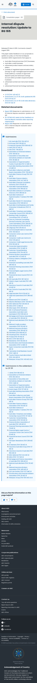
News (3, 538)
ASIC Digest (4, 565)
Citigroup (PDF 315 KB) (16, 228)
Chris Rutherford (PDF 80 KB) (19, 226)
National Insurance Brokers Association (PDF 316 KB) (18, 329)
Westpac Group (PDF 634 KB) (19, 478)
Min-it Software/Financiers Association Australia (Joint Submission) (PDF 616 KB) (18, 312)
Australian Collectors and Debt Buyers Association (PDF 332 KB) (20, 396)
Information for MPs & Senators (10, 524)
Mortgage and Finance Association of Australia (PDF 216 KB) (20, 317)
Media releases (5, 533)
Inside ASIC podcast (7, 546)
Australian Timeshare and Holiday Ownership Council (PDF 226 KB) (20, 212)
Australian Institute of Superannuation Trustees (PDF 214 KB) (20, 410)
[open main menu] (2, 4)
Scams (3, 610)
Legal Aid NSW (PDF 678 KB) (18, 293)
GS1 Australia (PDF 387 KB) (18, 279)
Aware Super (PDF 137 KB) (18, 389)
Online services (6, 572)
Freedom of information (8, 636)
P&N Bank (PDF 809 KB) (17, 333)
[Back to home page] (12, 4)
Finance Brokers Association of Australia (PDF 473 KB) (19, 255)
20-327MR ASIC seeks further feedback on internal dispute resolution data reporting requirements (19, 119)
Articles (3, 541)
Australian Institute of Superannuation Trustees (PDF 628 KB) (21, 197)
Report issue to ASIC (7, 605)
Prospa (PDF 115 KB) (15, 337)
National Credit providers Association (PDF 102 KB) (17, 325)
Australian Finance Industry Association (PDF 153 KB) (18, 405)
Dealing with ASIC (6, 519)
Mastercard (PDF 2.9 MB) (17, 300)
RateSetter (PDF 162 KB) (17, 341)
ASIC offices (5, 612)
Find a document (9, 12)
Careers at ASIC (7, 588)
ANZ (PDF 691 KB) (16, 373)
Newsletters (4, 561)
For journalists (5, 543)
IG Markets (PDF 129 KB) (17, 445)
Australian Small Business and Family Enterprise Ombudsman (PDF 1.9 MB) (21, 207)
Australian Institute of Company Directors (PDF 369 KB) (20, 192)
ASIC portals (5, 575)
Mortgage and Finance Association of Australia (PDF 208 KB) (20, 460)
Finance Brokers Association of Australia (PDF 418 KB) (19, 423)
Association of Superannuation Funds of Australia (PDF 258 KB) (19, 386)
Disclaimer (4, 638)
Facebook (7, 629)
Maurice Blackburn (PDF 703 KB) (20, 302)
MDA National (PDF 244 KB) (18, 455)
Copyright (20, 636)
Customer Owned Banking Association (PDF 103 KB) (18, 419)
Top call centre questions (9, 602)
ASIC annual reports (7, 556)
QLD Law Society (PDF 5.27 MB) (19, 471)
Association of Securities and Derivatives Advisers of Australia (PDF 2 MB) (20, 381)
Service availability (14, 638)
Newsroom (5, 531)
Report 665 (9, 111)
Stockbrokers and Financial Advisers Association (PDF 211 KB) (21, 474)
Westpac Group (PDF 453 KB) (19, 359)
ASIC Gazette (5, 563)
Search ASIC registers (7, 578)
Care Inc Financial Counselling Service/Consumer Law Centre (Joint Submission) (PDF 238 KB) (20, 221)
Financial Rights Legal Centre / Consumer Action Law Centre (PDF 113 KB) (21, 432)
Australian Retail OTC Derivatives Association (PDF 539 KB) (20, 202)
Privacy (27, 636)
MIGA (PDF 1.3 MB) (15, 306)
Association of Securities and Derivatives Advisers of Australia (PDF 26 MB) (20, 158)
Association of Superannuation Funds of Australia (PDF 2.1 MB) (19, 163)
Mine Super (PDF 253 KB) (17, 308)
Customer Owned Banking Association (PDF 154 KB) (18, 251)
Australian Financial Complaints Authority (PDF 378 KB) (19, 183)
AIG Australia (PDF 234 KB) (18, 141)
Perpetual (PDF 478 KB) (17, 335)
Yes (7, 500)
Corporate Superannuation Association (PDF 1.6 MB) (18, 247)
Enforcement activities (8, 516)
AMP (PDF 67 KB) (14, 147)
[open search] (33, 4)
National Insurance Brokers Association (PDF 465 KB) (18, 468)
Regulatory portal (6, 583)
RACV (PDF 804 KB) (15, 339)
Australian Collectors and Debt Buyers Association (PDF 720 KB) (20, 171)
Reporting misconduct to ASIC (10, 607)
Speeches (4, 536)
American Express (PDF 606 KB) (20, 145)
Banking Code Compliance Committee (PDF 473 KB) (18, 216)
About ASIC (5, 508)
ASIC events (5, 521)
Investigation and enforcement (10, 514)
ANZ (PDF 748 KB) (15, 150)
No (14, 500)
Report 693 (8, 124)
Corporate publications (9, 553)
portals (27, 4)
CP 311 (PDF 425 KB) (11, 95)
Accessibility (5, 640)
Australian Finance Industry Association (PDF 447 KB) (18, 179)
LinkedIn (7, 626)
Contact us (5, 599)
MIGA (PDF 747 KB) (15, 457)
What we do (5, 511)
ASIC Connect (5, 580)
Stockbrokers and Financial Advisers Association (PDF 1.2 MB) (21, 344)
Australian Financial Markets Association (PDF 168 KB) (18, 188)
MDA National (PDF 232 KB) (18, 304)
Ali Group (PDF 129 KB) (16, 143)
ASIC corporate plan (7, 558)
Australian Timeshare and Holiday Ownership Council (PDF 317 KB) (20, 415)
